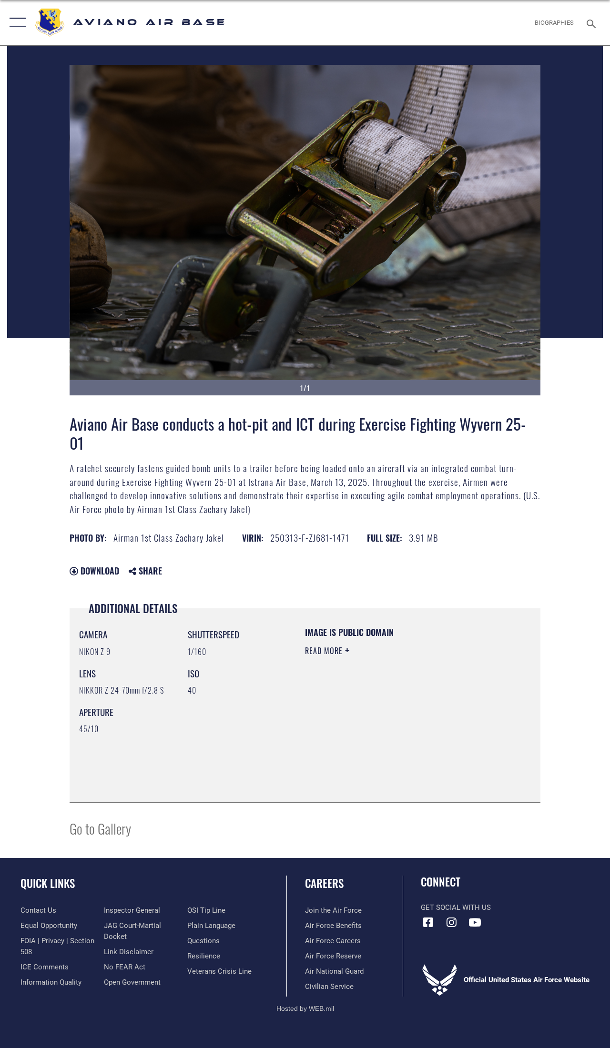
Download (98, 570)
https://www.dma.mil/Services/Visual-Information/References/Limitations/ (390, 731)
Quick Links (47, 883)
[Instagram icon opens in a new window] (451, 922)
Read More (325, 650)
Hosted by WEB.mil (305, 1008)
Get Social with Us (456, 907)
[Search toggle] (593, 22)
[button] (15, 22)
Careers (324, 883)
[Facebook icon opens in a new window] (428, 922)
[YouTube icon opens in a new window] (475, 922)
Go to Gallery (100, 828)
